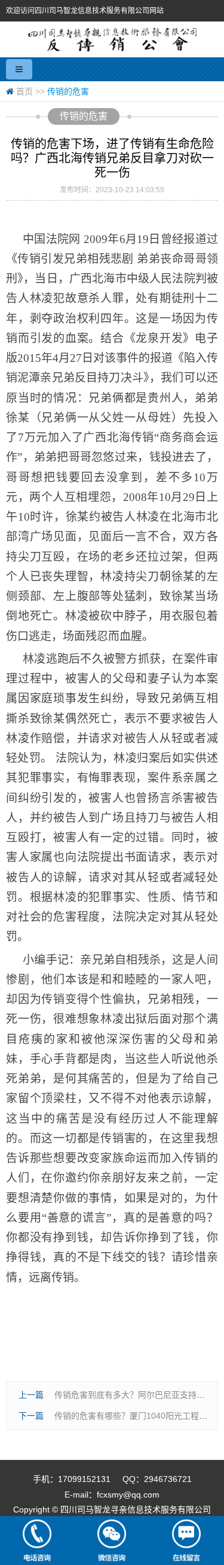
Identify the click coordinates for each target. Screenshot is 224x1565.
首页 (24, 91)
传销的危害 (68, 91)
